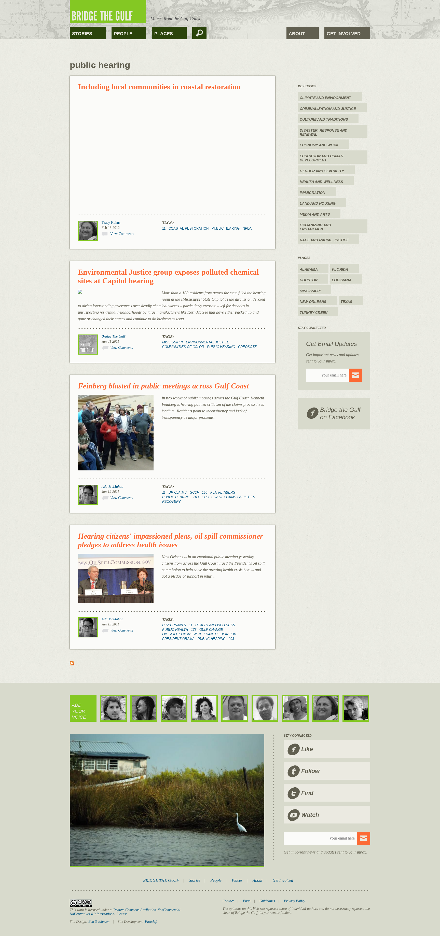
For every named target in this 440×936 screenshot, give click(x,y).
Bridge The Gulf (113, 336)
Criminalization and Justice (328, 109)
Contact (228, 901)
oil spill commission (181, 634)
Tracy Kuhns (111, 223)
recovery (171, 502)
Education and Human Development (321, 158)
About (297, 33)
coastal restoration (189, 228)
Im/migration (312, 193)
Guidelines (267, 901)
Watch (310, 815)
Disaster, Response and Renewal (323, 132)
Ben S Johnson (98, 922)
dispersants (174, 625)
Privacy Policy (294, 901)
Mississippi (172, 342)
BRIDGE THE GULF (161, 880)
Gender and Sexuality (322, 171)
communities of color (183, 347)
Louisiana (341, 280)
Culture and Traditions (324, 119)
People (123, 33)
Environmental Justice (207, 342)
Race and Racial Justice (324, 240)
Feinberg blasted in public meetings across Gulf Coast (163, 386)
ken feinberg (222, 492)
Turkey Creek (313, 313)
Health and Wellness (215, 625)
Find (307, 793)
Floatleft (151, 922)
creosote (247, 347)
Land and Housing (318, 203)
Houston (309, 280)
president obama (178, 639)
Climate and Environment (325, 98)
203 (196, 497)
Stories (82, 33)
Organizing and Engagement (315, 227)
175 (193, 630)
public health (175, 630)
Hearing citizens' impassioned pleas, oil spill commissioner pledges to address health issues (170, 540)
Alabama (309, 269)
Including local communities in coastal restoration (159, 86)
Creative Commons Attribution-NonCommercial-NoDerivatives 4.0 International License (126, 912)
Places (163, 33)
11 (164, 228)
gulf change (211, 630)
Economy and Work (319, 145)
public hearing (226, 228)
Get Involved (344, 33)
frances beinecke (221, 634)
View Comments (122, 234)
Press (246, 901)
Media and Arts (315, 214)
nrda (247, 228)
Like (307, 749)
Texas (346, 302)
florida (340, 269)
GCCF (194, 492)
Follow (310, 771)
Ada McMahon (112, 486)
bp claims (178, 492)
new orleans (313, 302)
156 (204, 492)
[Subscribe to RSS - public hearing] (72, 664)
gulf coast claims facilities (228, 497)
